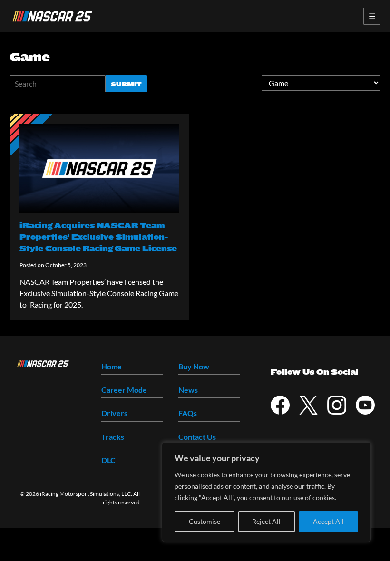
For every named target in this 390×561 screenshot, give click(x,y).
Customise (204, 521)
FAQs (187, 412)
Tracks (112, 436)
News (188, 389)
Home (111, 366)
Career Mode (124, 389)
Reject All (266, 521)
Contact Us (197, 436)
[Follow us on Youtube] (365, 405)
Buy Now (193, 366)
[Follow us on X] (308, 405)
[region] (266, 492)
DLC (108, 459)
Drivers (114, 412)
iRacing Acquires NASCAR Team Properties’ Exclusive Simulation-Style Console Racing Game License (98, 237)
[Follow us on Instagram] (336, 405)
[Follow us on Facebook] (280, 405)
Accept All (328, 521)
